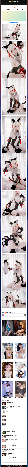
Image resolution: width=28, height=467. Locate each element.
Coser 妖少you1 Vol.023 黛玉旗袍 (7, 336)
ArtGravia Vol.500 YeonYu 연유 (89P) (19, 397)
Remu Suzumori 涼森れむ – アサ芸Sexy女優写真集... (13, 435)
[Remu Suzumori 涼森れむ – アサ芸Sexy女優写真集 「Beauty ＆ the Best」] (4, 436)
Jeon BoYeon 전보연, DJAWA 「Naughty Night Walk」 (13, 406)
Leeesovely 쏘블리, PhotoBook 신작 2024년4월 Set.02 (13, 410)
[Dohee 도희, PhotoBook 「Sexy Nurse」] (20, 370)
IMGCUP (20, 466)
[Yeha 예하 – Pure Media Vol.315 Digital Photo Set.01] (4, 420)
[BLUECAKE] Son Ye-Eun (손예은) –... (11, 445)
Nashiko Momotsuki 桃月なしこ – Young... (11, 439)
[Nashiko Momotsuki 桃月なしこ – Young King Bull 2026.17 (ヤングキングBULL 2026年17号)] (4, 440)
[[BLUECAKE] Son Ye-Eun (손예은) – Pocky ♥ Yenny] (4, 446)
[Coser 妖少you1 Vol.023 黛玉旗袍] (8, 328)
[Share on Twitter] (9, 312)
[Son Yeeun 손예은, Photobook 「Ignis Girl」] (7, 389)
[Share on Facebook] (7, 312)
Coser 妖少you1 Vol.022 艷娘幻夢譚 (20, 336)
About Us (7, 465)
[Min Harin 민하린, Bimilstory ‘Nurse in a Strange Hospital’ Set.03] (7, 351)
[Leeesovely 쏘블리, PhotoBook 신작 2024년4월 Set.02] (4, 411)
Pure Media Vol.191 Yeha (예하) (10, 449)
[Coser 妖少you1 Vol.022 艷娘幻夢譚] (20, 328)
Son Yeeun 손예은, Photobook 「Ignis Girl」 (7, 397)
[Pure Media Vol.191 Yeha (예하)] (4, 450)
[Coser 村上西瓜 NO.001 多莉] (7, 370)
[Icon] (20, 351)
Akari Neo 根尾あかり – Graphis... (10, 431)
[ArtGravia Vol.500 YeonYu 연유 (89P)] (20, 389)
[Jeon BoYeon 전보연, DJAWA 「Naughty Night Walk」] (4, 407)
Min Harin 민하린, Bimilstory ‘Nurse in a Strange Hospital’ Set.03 (7, 360)
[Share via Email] (12, 312)
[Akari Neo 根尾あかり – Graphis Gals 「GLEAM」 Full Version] (4, 432)
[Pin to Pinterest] (10, 312)
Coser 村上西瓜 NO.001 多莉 (10, 402)
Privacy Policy (12, 465)
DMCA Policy (16, 465)
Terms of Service (20, 465)
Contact (9, 465)
